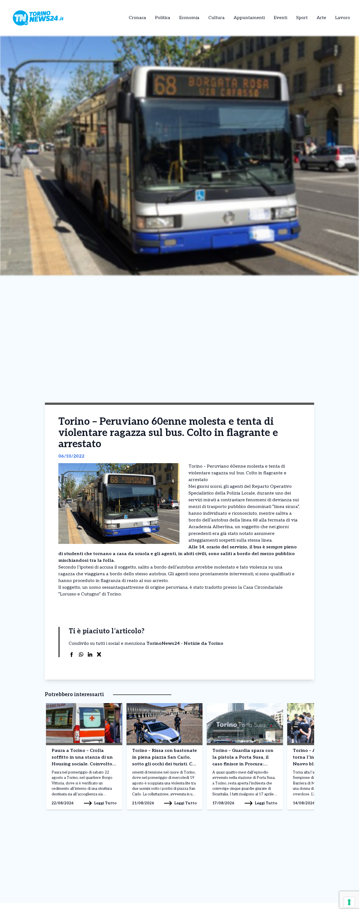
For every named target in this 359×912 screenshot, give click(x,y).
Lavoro (342, 17)
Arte (321, 17)
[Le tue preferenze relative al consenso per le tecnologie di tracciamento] (349, 902)
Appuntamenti (249, 17)
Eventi (280, 17)
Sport (302, 17)
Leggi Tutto (105, 803)
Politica (162, 17)
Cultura (216, 17)
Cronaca (137, 17)
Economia (189, 17)
